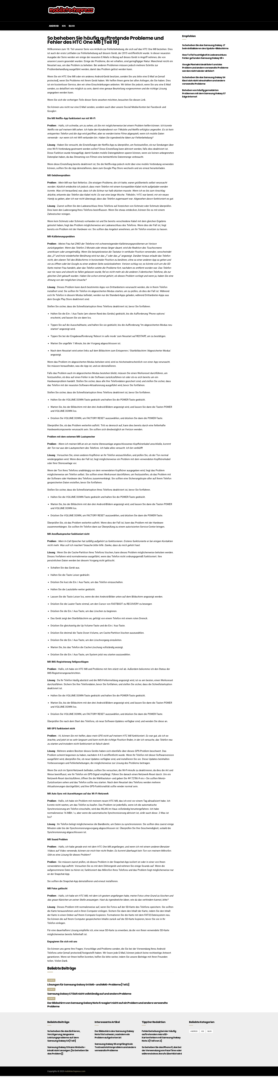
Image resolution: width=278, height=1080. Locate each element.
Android (54, 25)
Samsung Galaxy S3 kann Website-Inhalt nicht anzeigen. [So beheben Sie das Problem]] (67, 1050)
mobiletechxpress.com (75, 1071)
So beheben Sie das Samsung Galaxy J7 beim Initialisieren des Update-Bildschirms (205, 47)
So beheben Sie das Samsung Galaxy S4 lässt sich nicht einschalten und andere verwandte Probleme (203, 80)
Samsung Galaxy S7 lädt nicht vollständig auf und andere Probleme (89, 994)
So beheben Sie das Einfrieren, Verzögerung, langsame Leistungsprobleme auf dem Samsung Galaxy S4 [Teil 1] (63, 1036)
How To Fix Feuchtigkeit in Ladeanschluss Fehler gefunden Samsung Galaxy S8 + (204, 56)
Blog (72, 25)
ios (63, 25)
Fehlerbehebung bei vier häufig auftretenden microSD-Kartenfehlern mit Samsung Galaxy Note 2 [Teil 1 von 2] (161, 1036)
